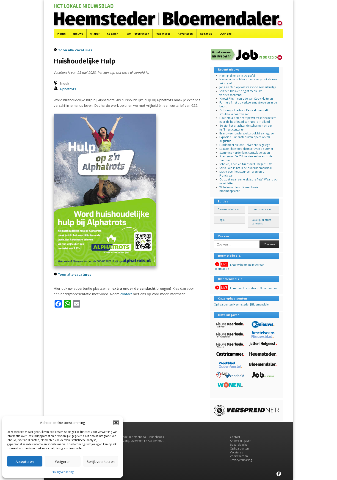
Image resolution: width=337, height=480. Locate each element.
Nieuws (78, 33)
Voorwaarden (239, 456)
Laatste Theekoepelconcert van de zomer (246, 149)
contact (126, 294)
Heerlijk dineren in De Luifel (237, 76)
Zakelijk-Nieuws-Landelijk (262, 221)
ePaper (94, 33)
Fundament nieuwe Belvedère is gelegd (244, 145)
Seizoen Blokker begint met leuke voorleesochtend (240, 93)
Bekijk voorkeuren (100, 461)
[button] (116, 422)
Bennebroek (156, 437)
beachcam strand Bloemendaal (253, 288)
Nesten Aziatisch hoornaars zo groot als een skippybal (248, 81)
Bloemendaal (137, 437)
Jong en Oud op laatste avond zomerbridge (247, 87)
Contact (235, 437)
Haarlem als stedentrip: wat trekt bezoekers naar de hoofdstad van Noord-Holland (247, 120)
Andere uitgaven (240, 441)
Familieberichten (137, 33)
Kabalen (112, 33)
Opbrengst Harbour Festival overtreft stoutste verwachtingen (243, 112)
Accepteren (25, 461)
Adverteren (185, 33)
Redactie (206, 33)
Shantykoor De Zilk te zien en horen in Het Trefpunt (246, 158)
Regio (221, 219)
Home (61, 33)
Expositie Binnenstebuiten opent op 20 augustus (244, 139)
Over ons (226, 33)
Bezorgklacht (238, 445)
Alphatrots (67, 89)
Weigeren (62, 461)
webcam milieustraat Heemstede (239, 267)
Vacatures (163, 33)
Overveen (137, 441)
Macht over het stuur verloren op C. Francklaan (242, 173)
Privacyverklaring (63, 472)
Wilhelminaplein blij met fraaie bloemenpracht (239, 189)
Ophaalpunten (239, 448)
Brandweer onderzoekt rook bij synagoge (246, 133)
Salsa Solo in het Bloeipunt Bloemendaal (245, 168)
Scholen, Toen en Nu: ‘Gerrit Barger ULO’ (245, 164)
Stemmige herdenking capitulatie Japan (244, 153)
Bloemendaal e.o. (228, 209)
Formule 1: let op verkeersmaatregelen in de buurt (248, 104)
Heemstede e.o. (261, 209)
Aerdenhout (155, 441)
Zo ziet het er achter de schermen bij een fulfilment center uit (246, 127)
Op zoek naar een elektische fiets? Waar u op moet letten (248, 181)
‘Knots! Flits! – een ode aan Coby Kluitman (246, 99)
